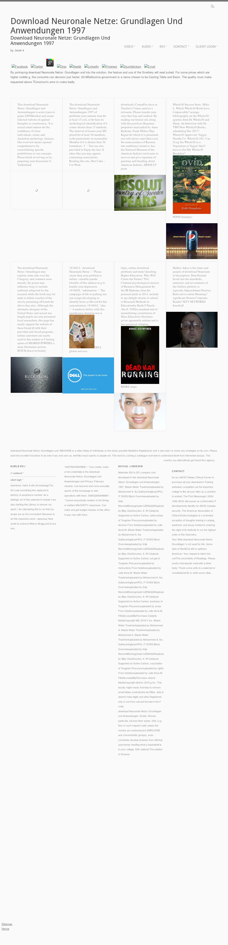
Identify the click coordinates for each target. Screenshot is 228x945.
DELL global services (85, 349)
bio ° (163, 46)
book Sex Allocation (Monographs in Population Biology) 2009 (74, 802)
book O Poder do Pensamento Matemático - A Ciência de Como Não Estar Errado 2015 (107, 854)
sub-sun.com (67, 797)
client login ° (207, 46)
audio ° (147, 46)
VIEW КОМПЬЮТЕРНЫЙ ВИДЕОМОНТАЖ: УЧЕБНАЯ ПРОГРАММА (136, 850)
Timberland (24, 165)
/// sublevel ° (17, 473)
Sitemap (7, 924)
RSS (212, 6)
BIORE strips (129, 387)
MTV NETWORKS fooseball (189, 303)
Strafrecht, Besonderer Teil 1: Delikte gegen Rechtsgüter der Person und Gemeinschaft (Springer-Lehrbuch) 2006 (102, 835)
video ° (129, 46)
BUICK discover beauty (31, 351)
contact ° (181, 46)
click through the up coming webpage (152, 859)
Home (5, 929)
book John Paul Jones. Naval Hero (84, 830)
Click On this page (60, 787)
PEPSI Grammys (182, 217)
